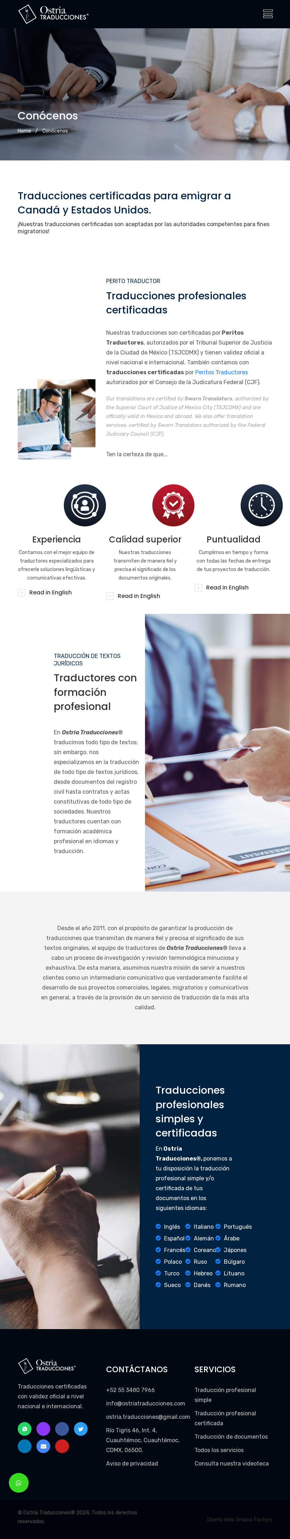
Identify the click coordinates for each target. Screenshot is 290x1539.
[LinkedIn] (24, 1446)
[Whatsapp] (24, 1429)
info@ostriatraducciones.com (145, 1403)
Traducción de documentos (231, 1436)
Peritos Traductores (221, 372)
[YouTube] (62, 1446)
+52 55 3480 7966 (130, 1390)
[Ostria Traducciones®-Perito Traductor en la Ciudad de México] (53, 14)
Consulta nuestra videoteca (232, 1463)
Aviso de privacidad (132, 1463)
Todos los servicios (219, 1450)
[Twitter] (81, 1429)
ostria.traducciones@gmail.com (148, 1417)
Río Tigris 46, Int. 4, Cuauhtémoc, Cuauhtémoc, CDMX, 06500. (143, 1440)
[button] (19, 1483)
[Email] (43, 1446)
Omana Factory (254, 1520)
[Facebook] (62, 1429)
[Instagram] (43, 1429)
